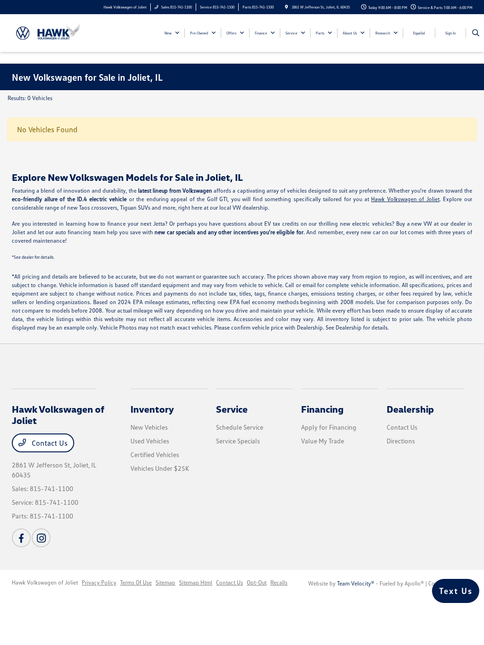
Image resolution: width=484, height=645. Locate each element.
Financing (322, 409)
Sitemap (165, 582)
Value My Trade (322, 441)
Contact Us (49, 443)
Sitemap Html (195, 582)
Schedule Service (239, 427)
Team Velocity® (355, 583)
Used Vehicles (149, 441)
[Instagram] (41, 537)
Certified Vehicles (154, 454)
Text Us (456, 591)
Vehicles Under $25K (159, 468)
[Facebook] (21, 537)
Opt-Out (257, 582)
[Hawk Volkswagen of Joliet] (54, 32)
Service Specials (238, 441)
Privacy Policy (99, 582)
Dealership (410, 409)
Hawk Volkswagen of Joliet (405, 199)
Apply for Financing (328, 427)
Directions (401, 441)
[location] (286, 7)
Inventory (152, 409)
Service (232, 409)
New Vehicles (149, 427)
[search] (475, 33)
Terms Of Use (136, 582)
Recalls (278, 582)
